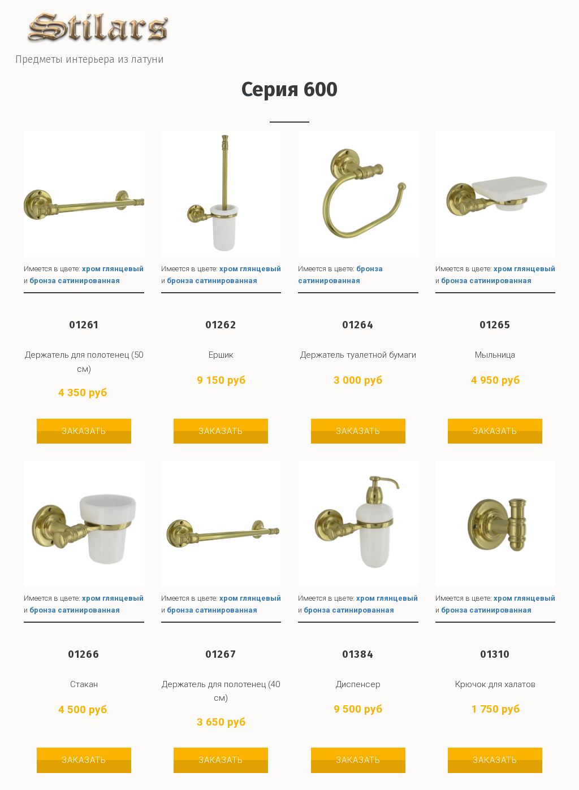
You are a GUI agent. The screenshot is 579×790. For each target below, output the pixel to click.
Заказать (84, 431)
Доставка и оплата (413, 33)
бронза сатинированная (74, 280)
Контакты (492, 33)
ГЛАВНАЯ (337, 33)
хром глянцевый (113, 268)
